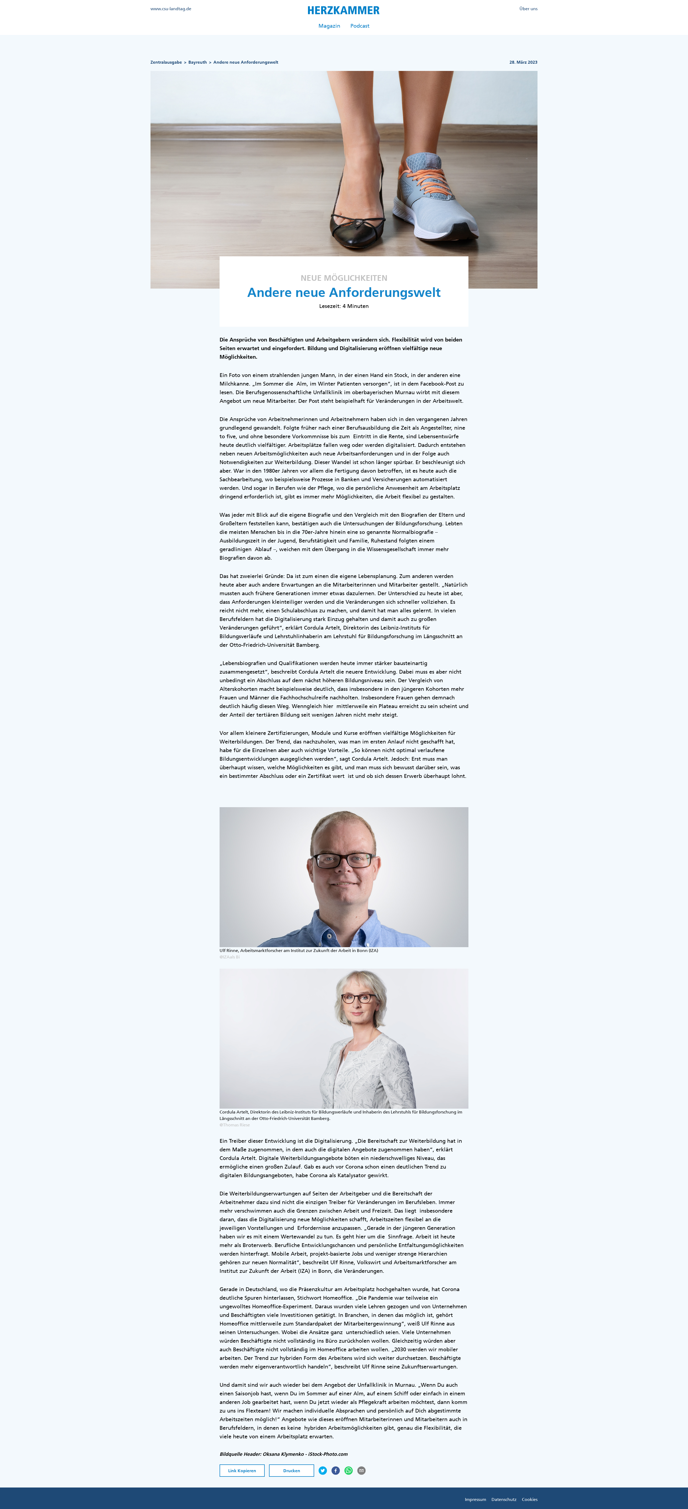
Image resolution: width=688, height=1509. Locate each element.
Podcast (360, 26)
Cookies (530, 1499)
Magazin (329, 26)
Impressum (475, 1499)
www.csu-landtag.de (170, 8)
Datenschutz (504, 1499)
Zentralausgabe (166, 62)
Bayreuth (197, 62)
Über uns (528, 8)
